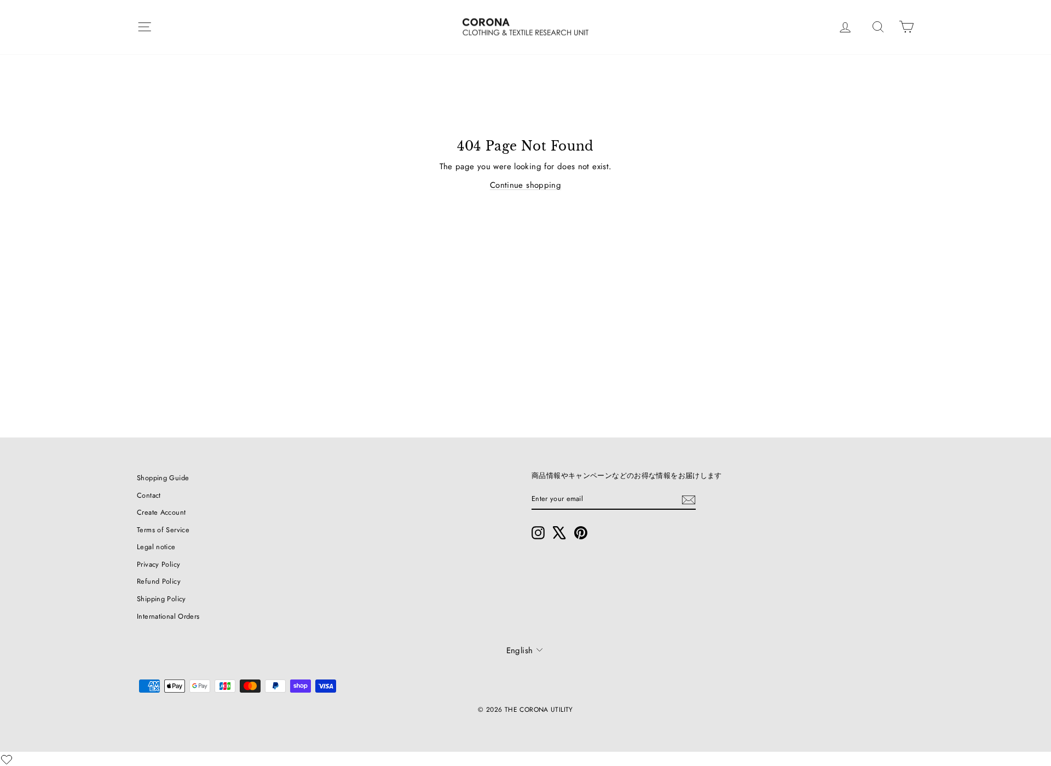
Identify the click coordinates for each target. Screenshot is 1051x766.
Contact (149, 495)
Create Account (161, 512)
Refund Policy (159, 581)
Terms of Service (163, 530)
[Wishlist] (6, 759)
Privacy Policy (158, 564)
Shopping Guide (163, 478)
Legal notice (156, 547)
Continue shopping (525, 185)
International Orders (168, 616)
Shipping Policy (161, 599)
